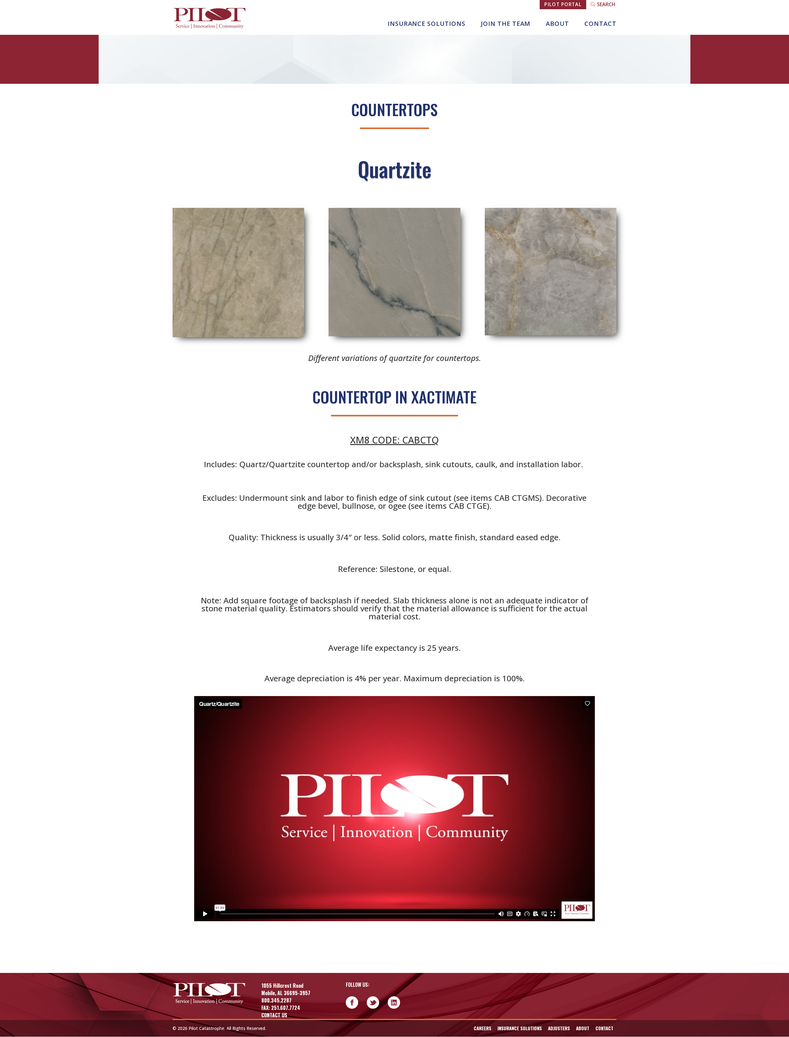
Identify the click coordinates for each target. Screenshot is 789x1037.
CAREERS (482, 1028)
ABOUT (557, 23)
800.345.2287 (276, 1000)
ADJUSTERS (559, 1028)
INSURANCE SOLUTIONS (426, 23)
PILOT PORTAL (563, 4)
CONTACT (600, 23)
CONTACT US (274, 1015)
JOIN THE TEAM (505, 23)
